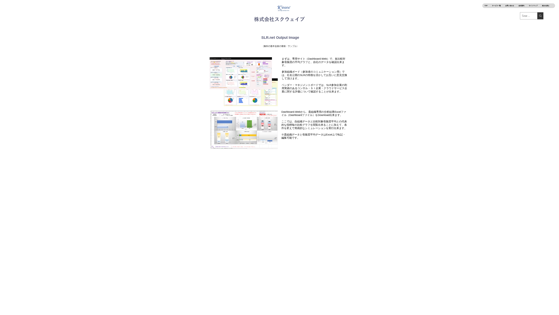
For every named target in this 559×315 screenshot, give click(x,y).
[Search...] (540, 15)
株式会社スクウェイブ (279, 19)
